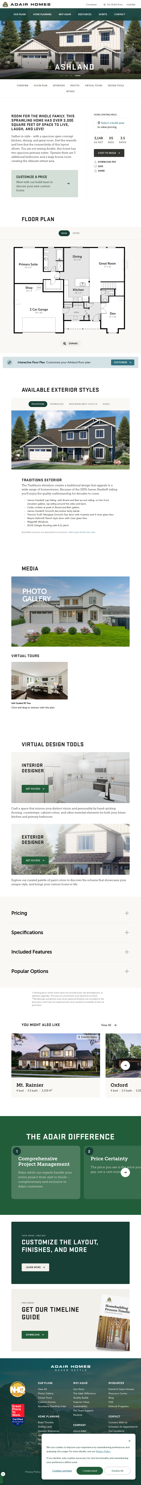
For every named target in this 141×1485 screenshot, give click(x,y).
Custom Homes (47, 1402)
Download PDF (107, 162)
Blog (111, 1397)
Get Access (33, 789)
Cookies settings (62, 1470)
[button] (68, 183)
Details (70, 91)
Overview (22, 85)
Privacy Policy (33, 1472)
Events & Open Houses (121, 1389)
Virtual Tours (93, 85)
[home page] (26, 4)
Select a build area (112, 122)
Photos (75, 85)
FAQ (111, 1402)
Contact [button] (119, 14)
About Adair (79, 1431)
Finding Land (45, 1426)
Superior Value (81, 1402)
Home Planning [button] (42, 14)
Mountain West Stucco (83, 404)
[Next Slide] (133, 44)
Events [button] (103, 14)
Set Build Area (114, 4)
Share (101, 171)
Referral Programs (119, 1406)
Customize (120, 362)
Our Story (78, 1389)
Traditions (38, 404)
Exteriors (59, 85)
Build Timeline (46, 1422)
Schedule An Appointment (123, 1426)
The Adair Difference (84, 1393)
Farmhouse (57, 404)
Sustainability (80, 1406)
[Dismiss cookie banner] (129, 1441)
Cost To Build (107, 153)
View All (106, 1025)
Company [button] (91, 4)
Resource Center (118, 1393)
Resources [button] (84, 14)
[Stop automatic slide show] (4, 22)
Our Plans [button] (20, 14)
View (30, 631)
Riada (106, 404)
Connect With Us (118, 1422)
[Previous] (15, 1065)
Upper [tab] (76, 233)
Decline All (117, 1470)
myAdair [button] (131, 4)
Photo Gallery (45, 1393)
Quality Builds (80, 1397)
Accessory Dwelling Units (52, 1406)
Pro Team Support (83, 1410)
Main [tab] (64, 233)
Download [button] (33, 1335)
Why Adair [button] (65, 14)
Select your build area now (81, 532)
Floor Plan (40, 85)
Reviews (77, 1415)
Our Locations (116, 1431)
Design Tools (116, 85)
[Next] (125, 1172)
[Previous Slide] (8, 44)
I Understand (90, 1470)
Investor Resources (48, 1431)
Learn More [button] (33, 1267)
